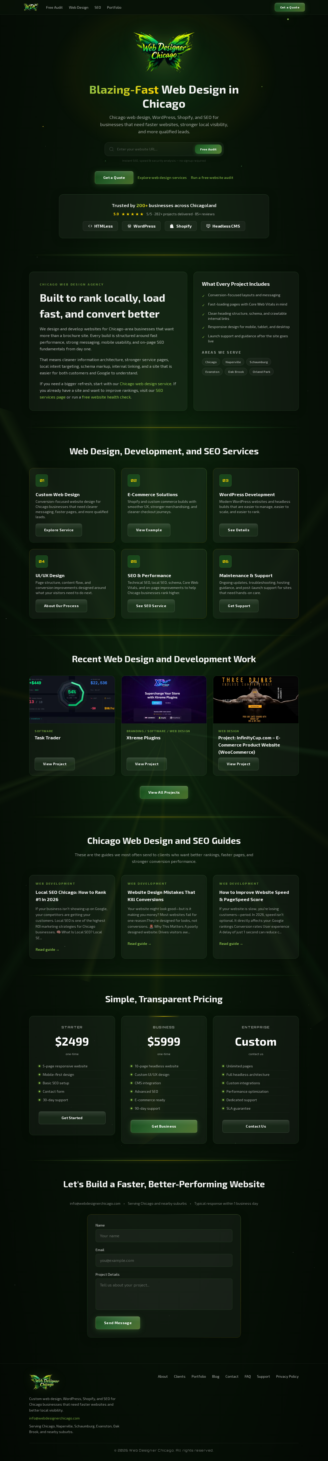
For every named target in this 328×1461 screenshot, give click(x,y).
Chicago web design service (145, 383)
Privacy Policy (287, 1376)
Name (100, 1225)
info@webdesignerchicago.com (54, 1418)
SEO (98, 7)
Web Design (78, 7)
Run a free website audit (212, 177)
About (163, 1376)
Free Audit (54, 7)
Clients (180, 1376)
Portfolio (114, 7)
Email (100, 1250)
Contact (232, 1376)
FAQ (248, 1376)
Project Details (108, 1274)
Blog (215, 1376)
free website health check (106, 396)
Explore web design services (162, 177)
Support (263, 1376)
